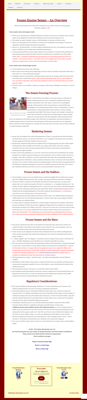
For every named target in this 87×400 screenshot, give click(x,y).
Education (27, 3)
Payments (10, 7)
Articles (17, 3)
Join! (41, 378)
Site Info (19, 7)
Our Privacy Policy (74, 393)
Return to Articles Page (42, 345)
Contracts (68, 3)
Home (9, 3)
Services (36, 3)
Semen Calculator (48, 3)
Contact (59, 3)
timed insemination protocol (48, 253)
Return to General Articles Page (42, 341)
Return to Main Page (42, 349)
